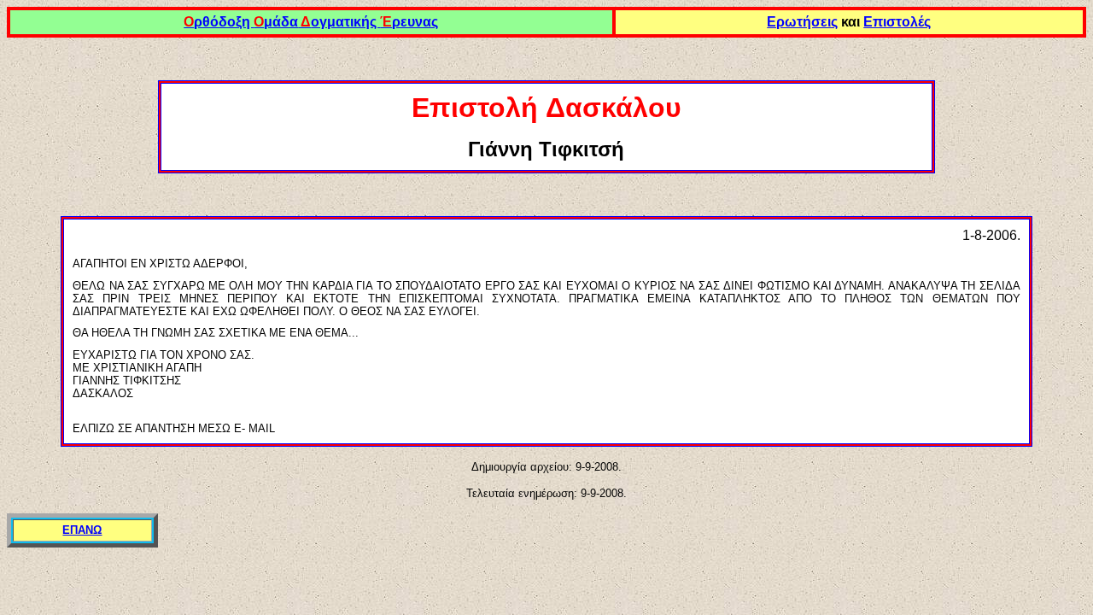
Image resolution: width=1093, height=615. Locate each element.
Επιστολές (897, 22)
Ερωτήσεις (802, 22)
